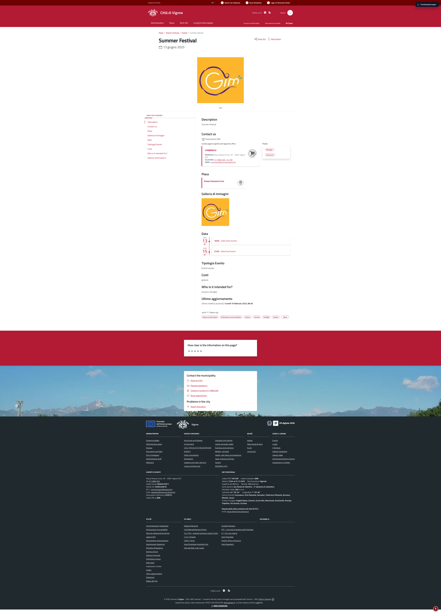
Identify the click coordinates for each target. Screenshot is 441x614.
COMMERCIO (210, 150)
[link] (215, 224)
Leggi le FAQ (151, 537)
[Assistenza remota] (272, 599)
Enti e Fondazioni (152, 455)
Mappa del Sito (151, 581)
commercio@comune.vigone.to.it (223, 162)
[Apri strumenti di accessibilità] (435, 608)
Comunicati (251, 451)
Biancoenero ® (229, 602)
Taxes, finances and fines (224, 458)
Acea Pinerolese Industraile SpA (196, 544)
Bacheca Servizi (152, 551)
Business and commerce (224, 447)
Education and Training (223, 440)
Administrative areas (154, 444)
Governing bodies (152, 440)
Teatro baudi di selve (255, 444)
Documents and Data (154, 451)
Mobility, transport (222, 451)
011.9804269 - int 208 (223, 159)
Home (161, 32)
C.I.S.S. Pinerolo (190, 537)
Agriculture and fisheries (193, 440)
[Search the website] (290, 13)
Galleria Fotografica (279, 451)
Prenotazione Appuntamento (157, 540)
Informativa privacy (153, 559)
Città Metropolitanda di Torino (195, 529)
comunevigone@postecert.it (161, 489)
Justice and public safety (224, 444)
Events (184, 32)
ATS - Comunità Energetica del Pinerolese (237, 529)
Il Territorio (276, 447)
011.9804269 (154, 481)
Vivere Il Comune (172, 32)
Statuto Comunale (153, 555)
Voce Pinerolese (227, 537)
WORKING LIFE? (221, 466)
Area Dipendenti (227, 544)
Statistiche (150, 577)
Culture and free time (192, 466)
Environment (189, 444)
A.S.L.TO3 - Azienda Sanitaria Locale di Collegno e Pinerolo (206, 533)
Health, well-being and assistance (228, 455)
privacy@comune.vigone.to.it (238, 511)
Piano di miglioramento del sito (158, 533)
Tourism (218, 462)
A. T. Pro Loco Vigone (229, 533)
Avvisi (249, 447)
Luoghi (274, 444)
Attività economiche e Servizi (283, 458)
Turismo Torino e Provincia (231, 540)
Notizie (249, 440)
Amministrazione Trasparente (157, 526)
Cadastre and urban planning (195, 462)
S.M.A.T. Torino (189, 540)
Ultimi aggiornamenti (154, 573)
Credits (148, 570)
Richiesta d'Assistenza (154, 548)
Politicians (150, 462)
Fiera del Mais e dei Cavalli (194, 548)
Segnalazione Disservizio (155, 544)
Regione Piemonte (154, 2)
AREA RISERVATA (220, 605)
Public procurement (191, 455)
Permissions (188, 458)
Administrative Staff (153, 458)
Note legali (150, 562)
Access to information (252, 23)
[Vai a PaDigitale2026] (281, 423)
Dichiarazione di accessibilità (156, 529)
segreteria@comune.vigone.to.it (163, 492)
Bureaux (149, 447)
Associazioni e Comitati (281, 462)
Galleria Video (277, 455)
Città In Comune (264, 599)
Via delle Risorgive (228, 526)
